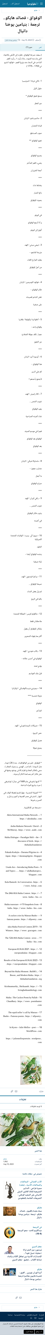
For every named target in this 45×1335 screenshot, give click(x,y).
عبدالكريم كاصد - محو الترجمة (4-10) (29, 1232)
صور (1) (29, 47)
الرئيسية (40, 1318)
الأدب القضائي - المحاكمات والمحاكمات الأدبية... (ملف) (31, 1183)
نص (40, 47)
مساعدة (10, 1315)
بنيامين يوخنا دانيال (11, 40)
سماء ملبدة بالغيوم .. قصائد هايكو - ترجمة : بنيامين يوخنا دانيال (30, 1214)
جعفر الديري (37, 1247)
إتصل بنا (41, 1315)
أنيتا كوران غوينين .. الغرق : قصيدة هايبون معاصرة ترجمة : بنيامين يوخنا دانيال (30, 1276)
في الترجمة (37, 1227)
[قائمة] (41, 4)
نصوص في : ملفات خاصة (32, 1174)
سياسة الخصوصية (19, 1315)
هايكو (37, 40)
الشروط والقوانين (32, 1315)
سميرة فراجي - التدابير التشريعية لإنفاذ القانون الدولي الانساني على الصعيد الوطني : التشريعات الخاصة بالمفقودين (29, 1193)
